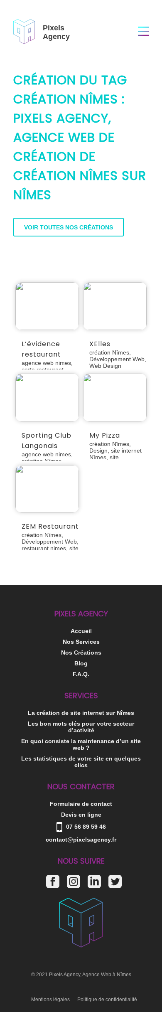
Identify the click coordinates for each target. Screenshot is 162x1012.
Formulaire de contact (81, 803)
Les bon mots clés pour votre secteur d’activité (81, 727)
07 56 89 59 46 (85, 826)
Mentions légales (50, 999)
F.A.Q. (81, 674)
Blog (81, 663)
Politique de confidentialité (107, 999)
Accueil (81, 631)
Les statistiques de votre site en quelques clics (81, 761)
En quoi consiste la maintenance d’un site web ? (81, 744)
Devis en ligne (81, 814)
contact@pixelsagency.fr (81, 839)
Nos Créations (81, 652)
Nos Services (81, 641)
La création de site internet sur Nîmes (81, 712)
